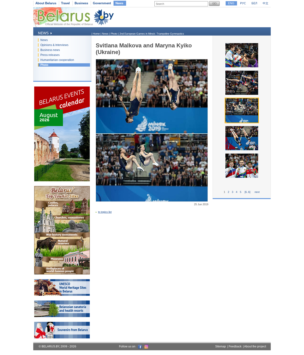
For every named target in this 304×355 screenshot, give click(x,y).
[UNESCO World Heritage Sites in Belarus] (62, 294)
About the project (255, 346)
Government (102, 3)
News (119, 3)
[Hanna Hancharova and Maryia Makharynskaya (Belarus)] (242, 149)
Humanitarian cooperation (57, 60)
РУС (243, 3)
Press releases (50, 55)
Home (96, 33)
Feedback (235, 346)
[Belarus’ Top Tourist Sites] (62, 273)
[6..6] (247, 192)
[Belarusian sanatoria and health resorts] (62, 316)
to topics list (105, 211)
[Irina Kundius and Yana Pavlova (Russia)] (242, 94)
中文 (265, 3)
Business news (50, 50)
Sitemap (220, 346)
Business (81, 3)
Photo (44, 65)
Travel (65, 3)
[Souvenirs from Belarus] (62, 337)
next (257, 192)
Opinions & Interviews (54, 45)
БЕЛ (254, 3)
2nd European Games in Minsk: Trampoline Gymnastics (151, 33)
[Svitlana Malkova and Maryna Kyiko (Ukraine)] (242, 122)
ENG (231, 3)
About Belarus (45, 3)
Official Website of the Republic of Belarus (69, 24)
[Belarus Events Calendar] (62, 180)
